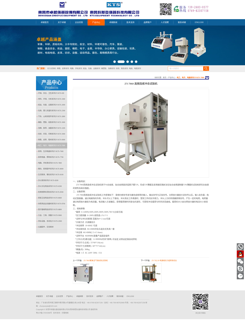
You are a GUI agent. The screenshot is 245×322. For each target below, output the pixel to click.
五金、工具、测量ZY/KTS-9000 (50, 215)
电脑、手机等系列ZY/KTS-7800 (50, 163)
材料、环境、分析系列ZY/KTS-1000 (51, 99)
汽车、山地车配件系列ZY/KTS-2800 (51, 116)
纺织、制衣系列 (122, 69)
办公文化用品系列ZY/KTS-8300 (50, 186)
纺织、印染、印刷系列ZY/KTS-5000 (51, 134)
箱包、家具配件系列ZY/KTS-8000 (50, 169)
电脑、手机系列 (76, 69)
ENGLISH (199, 22)
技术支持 (130, 22)
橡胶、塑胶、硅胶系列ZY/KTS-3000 (51, 122)
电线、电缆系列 (135, 69)
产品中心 (96, 22)
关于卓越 (62, 22)
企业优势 (79, 22)
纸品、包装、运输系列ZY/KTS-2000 (51, 105)
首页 (164, 78)
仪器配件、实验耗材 (45, 227)
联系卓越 (182, 22)
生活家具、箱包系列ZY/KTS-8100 (50, 175)
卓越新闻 (113, 22)
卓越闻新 (79, 296)
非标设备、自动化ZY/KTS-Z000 (50, 221)
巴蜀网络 (65, 313)
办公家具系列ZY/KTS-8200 (48, 180)
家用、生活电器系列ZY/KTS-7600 (50, 151)
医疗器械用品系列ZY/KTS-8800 (50, 210)
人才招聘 (165, 22)
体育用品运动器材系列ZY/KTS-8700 (51, 204)
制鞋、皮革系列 (63, 69)
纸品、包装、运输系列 (91, 69)
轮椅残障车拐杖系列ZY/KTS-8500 (50, 192)
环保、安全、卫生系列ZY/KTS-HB (51, 93)
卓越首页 (45, 22)
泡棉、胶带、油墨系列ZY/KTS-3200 (51, 128)
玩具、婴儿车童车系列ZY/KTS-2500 (51, 111)
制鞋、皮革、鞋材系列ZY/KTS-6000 (51, 140)
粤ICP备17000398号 (44, 313)
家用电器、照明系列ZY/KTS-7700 (50, 157)
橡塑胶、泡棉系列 (108, 69)
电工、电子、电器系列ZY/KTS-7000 (51, 146)
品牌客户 (148, 22)
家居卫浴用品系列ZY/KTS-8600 (50, 198)
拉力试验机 (51, 69)
